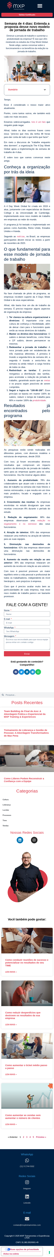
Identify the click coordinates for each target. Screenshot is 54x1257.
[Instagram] (34, 840)
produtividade (39, 400)
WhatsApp (9, 628)
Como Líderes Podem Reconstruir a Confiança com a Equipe (24, 780)
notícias (21, 236)
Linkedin (27, 1203)
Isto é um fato (38, 122)
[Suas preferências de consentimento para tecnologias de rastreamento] (49, 1252)
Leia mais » (11, 972)
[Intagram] (27, 1182)
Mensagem (9, 636)
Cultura (6, 800)
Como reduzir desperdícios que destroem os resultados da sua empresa (22, 1015)
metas (47, 380)
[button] (40, 6)
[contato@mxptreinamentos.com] (27, 1219)
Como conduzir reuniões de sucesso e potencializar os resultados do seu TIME (26, 963)
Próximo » (41, 1137)
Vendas (6, 826)
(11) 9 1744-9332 (27, 1166)
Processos (7, 815)
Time (5, 820)
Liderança (7, 805)
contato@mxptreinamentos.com (27, 1225)
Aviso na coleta (11, 1253)
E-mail (7, 619)
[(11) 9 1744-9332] (27, 1160)
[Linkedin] (20, 840)
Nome (7, 610)
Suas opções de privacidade (24, 1249)
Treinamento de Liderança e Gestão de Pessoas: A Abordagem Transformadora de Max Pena (26, 733)
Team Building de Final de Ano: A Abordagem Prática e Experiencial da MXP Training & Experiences (24, 714)
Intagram (27, 1188)
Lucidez (6, 810)
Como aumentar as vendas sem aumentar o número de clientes (23, 1116)
